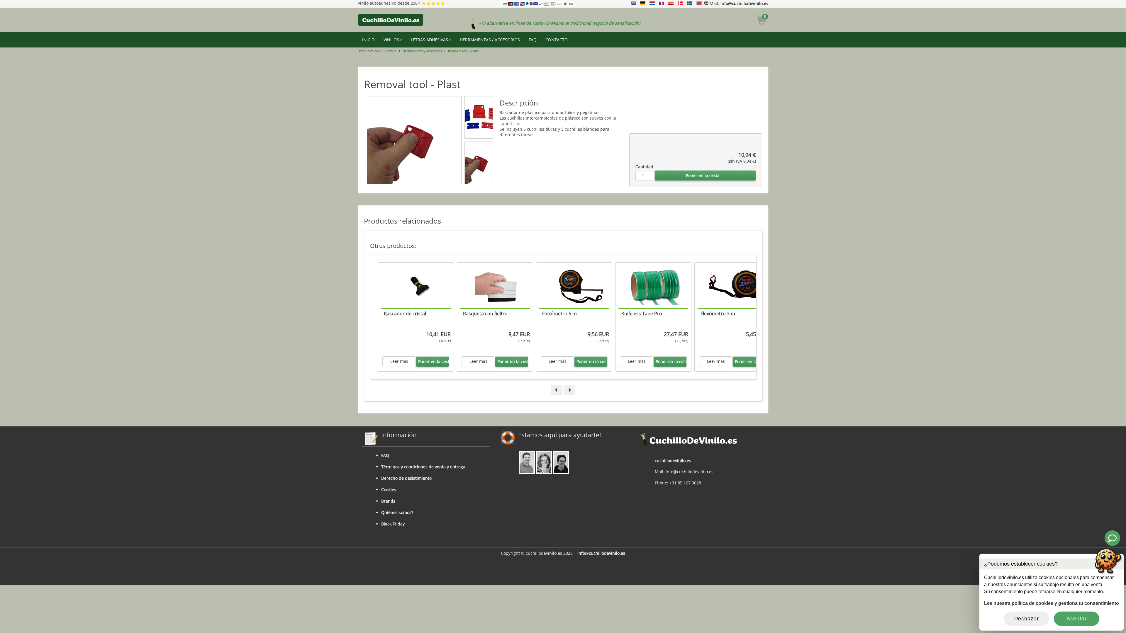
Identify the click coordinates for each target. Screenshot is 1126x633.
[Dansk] (680, 3)
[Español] (671, 3)
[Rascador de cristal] (419, 286)
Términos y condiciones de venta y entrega (423, 466)
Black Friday (393, 524)
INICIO (368, 39)
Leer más (399, 361)
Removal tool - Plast (463, 51)
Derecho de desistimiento (406, 478)
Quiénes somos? (397, 512)
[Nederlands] (652, 3)
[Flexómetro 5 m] (577, 286)
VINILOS (391, 39)
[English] (633, 3)
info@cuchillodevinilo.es (744, 3)
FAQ (533, 39)
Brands (388, 501)
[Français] (661, 3)
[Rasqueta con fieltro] (498, 286)
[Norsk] (699, 3)
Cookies (388, 489)
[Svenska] (690, 3)
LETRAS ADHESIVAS (429, 39)
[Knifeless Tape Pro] (656, 286)
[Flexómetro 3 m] (735, 286)
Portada (390, 51)
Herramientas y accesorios (422, 51)
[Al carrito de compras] (762, 21)
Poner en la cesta (703, 175)
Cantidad (644, 166)
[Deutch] (643, 3)
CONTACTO (556, 39)
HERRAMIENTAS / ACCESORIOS (490, 39)
